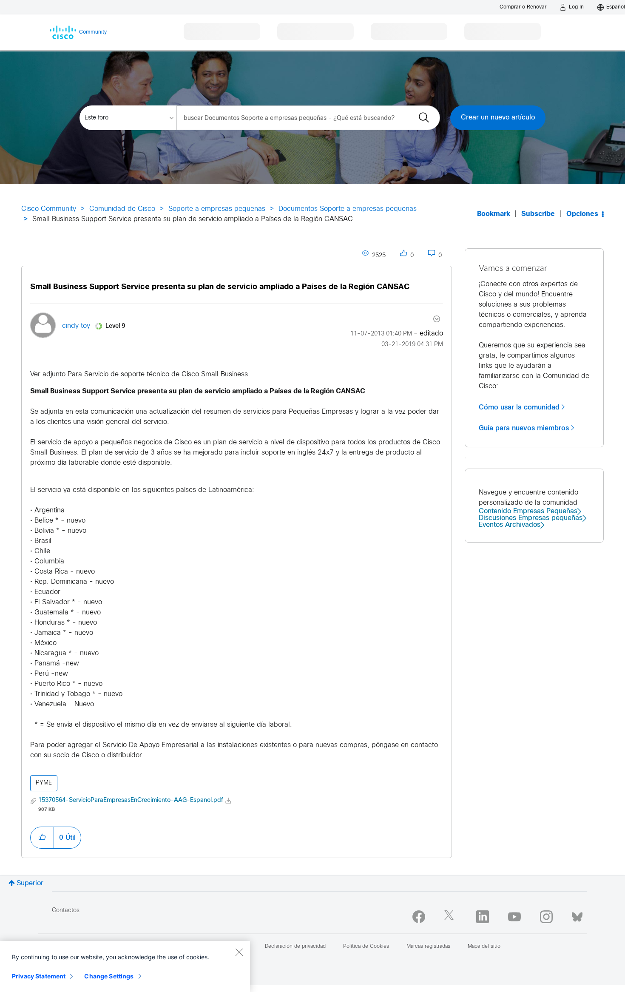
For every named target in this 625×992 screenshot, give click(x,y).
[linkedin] (482, 916)
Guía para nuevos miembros (524, 428)
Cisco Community (48, 209)
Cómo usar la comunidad (519, 407)
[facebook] (418, 916)
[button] (42, 837)
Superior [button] (30, 883)
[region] (125, 966)
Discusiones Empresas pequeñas (530, 518)
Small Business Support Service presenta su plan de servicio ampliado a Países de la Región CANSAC (219, 287)
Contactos (66, 910)
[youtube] (514, 916)
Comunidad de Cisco (122, 209)
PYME (44, 783)
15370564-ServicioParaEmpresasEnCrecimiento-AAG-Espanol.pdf (130, 800)
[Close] (239, 952)
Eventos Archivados (509, 525)
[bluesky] (577, 915)
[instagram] (546, 916)
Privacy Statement (38, 976)
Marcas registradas (428, 946)
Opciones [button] (582, 214)
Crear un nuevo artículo (498, 117)
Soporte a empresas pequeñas (216, 209)
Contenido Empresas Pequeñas (528, 511)
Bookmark (493, 214)
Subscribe (538, 214)
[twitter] (450, 916)
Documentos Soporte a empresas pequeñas (347, 209)
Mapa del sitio (484, 946)
